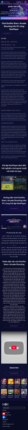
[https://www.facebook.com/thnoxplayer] (3, 417)
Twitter (4, 421)
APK (21, 33)
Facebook (5, 419)
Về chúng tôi (6, 412)
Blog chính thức (7, 415)
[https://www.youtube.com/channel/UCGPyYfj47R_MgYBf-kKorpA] (3, 413)
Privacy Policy (6, 426)
